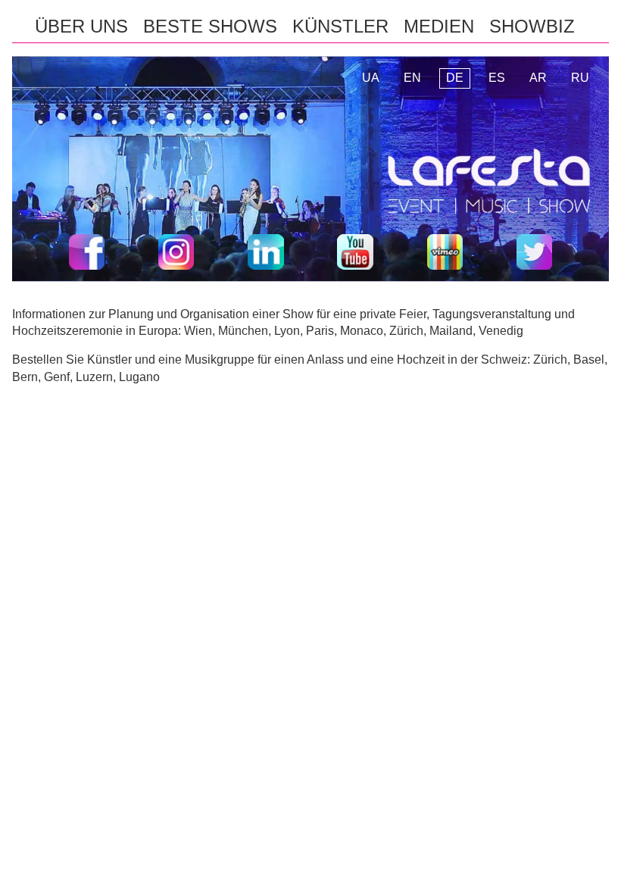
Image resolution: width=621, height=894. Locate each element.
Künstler (340, 26)
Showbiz (532, 26)
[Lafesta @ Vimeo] (445, 254)
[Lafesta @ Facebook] (87, 254)
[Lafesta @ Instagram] (176, 254)
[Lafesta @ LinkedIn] (265, 254)
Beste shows (210, 26)
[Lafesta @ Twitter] (534, 254)
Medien (439, 26)
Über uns (81, 26)
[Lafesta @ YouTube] (355, 254)
